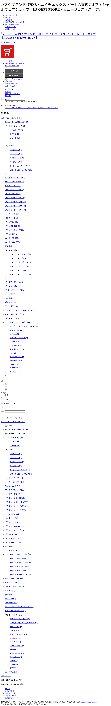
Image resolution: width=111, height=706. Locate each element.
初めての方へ (10, 27)
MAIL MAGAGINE (12, 94)
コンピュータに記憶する (12, 418)
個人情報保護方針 (12, 24)
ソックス (15, 108)
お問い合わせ (10, 29)
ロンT (21, 108)
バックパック (29, 108)
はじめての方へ (11, 693)
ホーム (7, 689)
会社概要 (8, 20)
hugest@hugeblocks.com (90, 702)
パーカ (36, 108)
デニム (55, 108)
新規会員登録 (10, 696)
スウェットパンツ (46, 108)
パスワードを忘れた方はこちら (13, 422)
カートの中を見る (12, 15)
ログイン (8, 17)
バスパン (8, 108)
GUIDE (8, 92)
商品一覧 (8, 691)
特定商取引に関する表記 (14, 22)
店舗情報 (8, 698)
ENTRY (8, 96)
